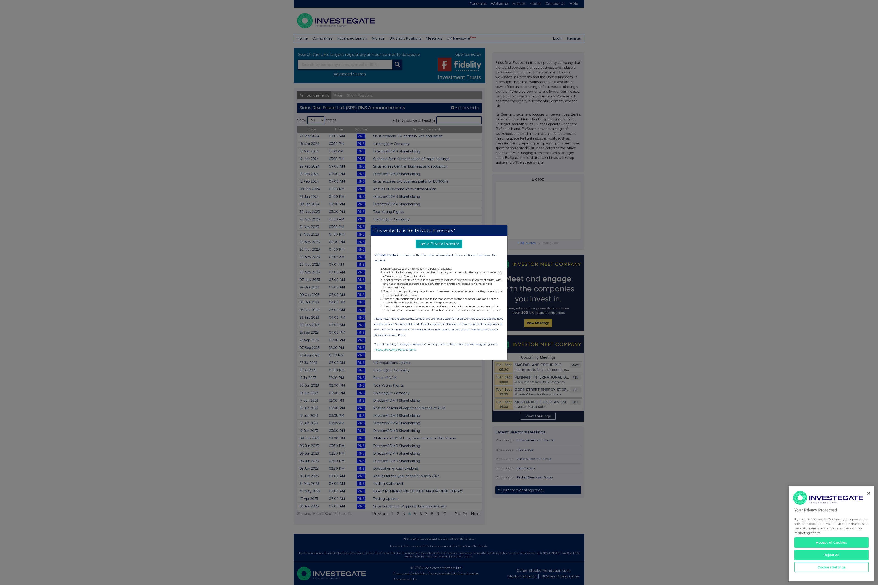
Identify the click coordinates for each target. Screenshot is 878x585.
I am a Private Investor (439, 244)
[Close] (869, 493)
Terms (412, 349)
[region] (831, 533)
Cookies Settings (832, 567)
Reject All (831, 555)
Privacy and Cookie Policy (389, 349)
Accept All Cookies (831, 542)
